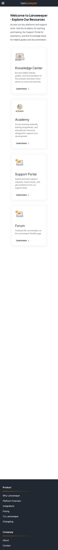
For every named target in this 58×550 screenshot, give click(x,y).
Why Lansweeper (11, 495)
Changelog (8, 521)
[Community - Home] (29, 3)
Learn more (21, 89)
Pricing (6, 511)
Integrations (8, 506)
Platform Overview (12, 501)
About (6, 540)
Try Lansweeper (10, 516)
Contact (7, 545)
